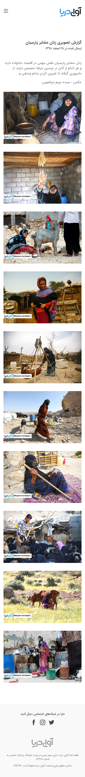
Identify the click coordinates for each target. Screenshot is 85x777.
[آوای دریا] (71, 16)
